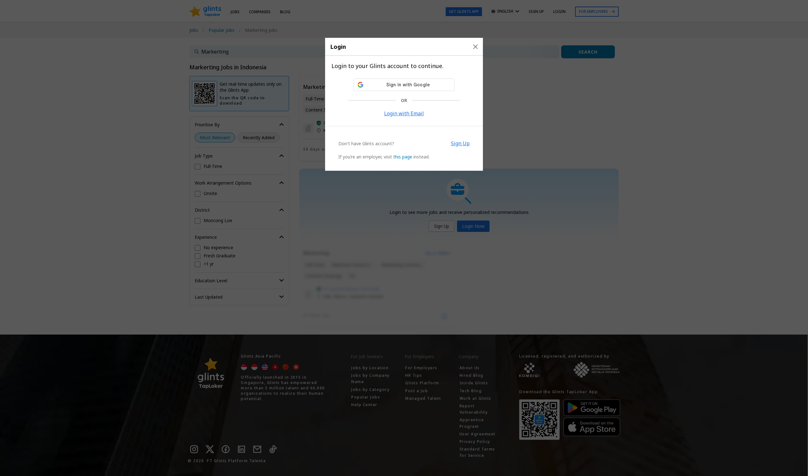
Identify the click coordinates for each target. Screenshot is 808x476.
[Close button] (475, 46)
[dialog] (404, 104)
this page (402, 157)
